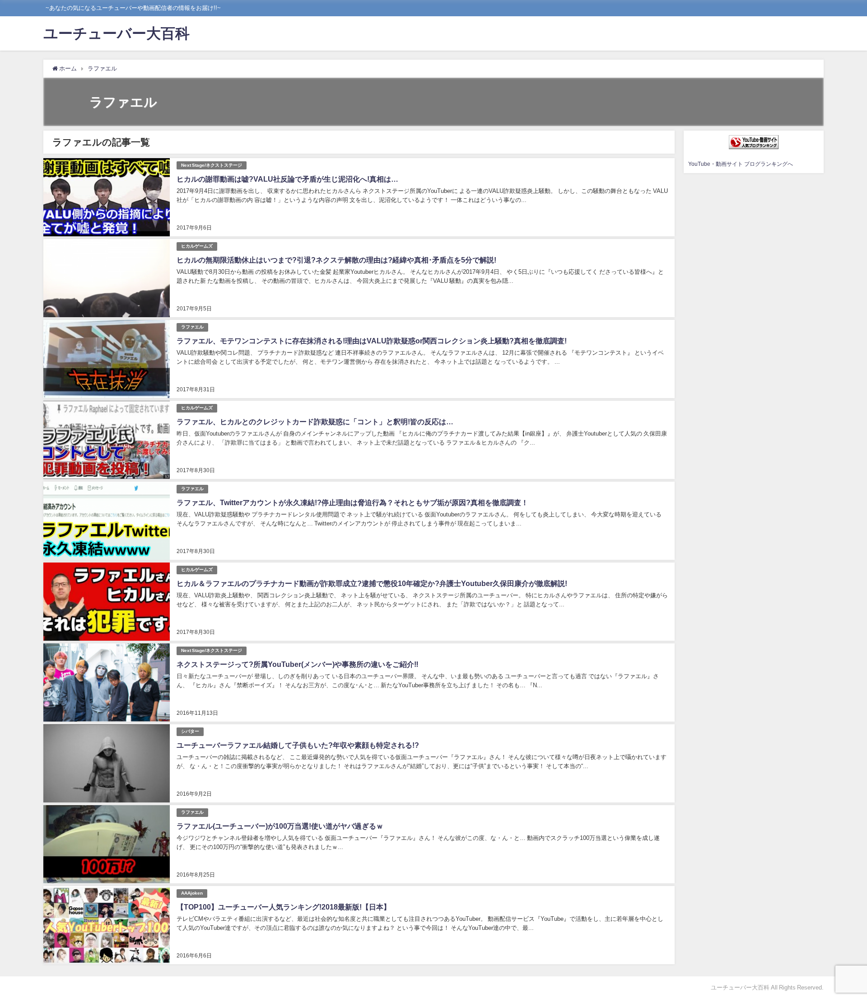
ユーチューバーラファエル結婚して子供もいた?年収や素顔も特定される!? (298, 745)
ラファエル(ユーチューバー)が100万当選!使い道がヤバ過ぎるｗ (280, 826)
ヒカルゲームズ (197, 246)
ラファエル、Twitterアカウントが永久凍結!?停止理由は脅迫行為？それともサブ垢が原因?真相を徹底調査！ (352, 502)
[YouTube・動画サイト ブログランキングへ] (753, 142)
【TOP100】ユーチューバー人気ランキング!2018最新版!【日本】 (284, 906)
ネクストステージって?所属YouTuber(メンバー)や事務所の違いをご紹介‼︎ (298, 664)
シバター (190, 731)
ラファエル (192, 327)
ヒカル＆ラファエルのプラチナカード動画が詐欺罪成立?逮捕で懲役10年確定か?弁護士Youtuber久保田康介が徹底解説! (372, 583)
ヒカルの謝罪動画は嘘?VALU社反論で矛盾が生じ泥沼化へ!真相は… (287, 179)
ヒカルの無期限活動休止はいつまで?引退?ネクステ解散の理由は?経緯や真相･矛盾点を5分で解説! (336, 259)
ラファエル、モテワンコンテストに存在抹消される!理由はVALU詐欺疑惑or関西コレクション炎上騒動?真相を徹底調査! (372, 340)
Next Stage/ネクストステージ (211, 165)
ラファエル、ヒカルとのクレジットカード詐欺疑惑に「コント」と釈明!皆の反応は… (315, 421)
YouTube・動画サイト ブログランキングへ (740, 164)
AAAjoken (192, 893)
